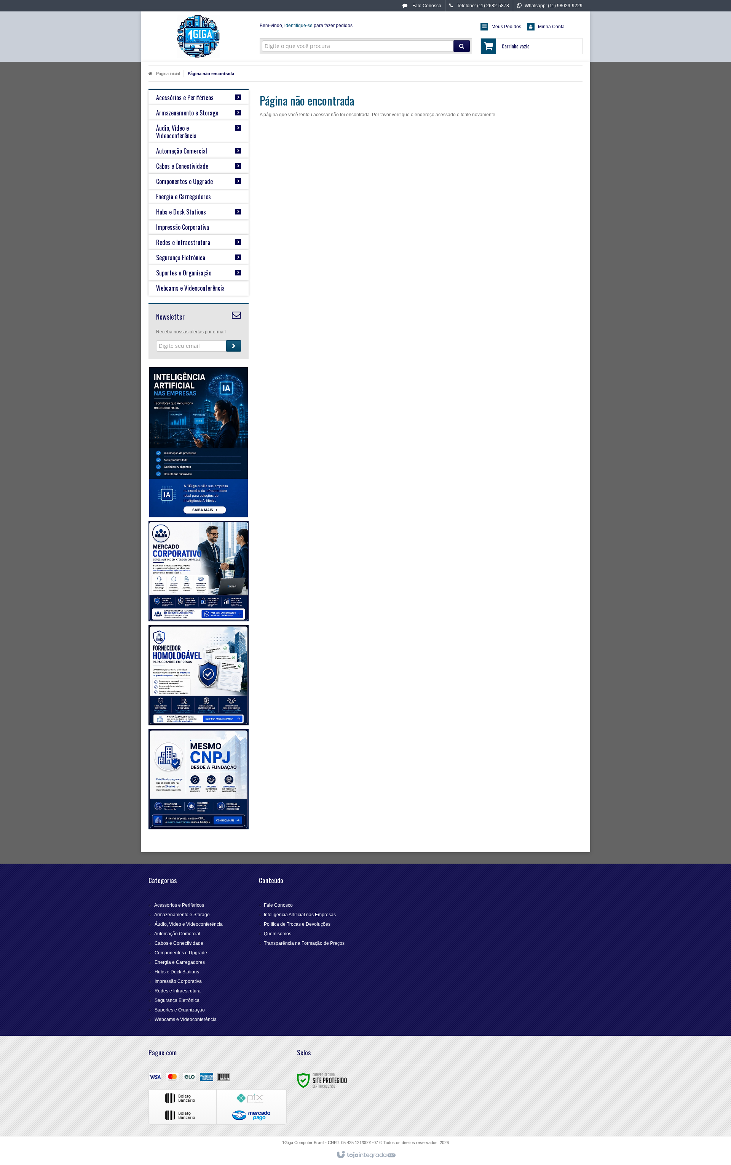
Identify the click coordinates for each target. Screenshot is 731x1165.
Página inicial (168, 73)
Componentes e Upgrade (181, 952)
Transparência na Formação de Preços (304, 943)
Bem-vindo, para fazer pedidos (306, 25)
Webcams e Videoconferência (186, 1019)
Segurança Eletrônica (177, 1000)
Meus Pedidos (506, 26)
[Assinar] (233, 346)
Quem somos (277, 933)
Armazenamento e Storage (182, 914)
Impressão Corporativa (178, 981)
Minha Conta (551, 26)
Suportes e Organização (180, 1010)
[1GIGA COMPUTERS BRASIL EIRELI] (198, 36)
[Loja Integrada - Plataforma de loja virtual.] (365, 1155)
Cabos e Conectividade (179, 943)
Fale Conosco (426, 5)
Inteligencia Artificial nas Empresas (300, 914)
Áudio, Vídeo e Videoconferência (189, 924)
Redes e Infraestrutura (178, 991)
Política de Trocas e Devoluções (297, 924)
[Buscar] (461, 46)
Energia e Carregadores (180, 962)
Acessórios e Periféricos (179, 905)
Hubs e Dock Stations (177, 972)
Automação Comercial (177, 933)
